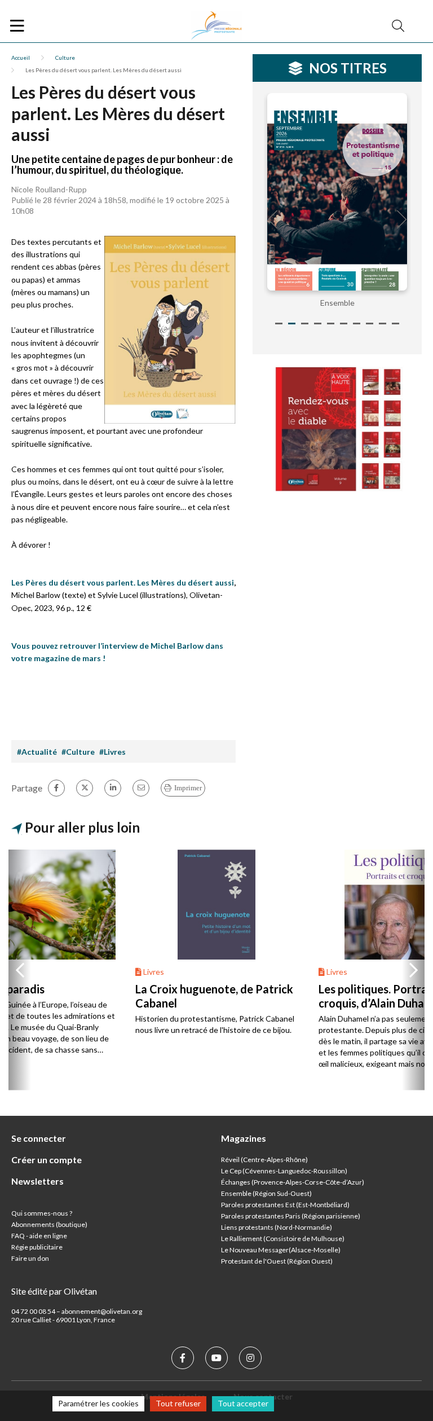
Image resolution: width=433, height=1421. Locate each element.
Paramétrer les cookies (98, 1403)
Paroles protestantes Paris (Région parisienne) (290, 1216)
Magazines (243, 1138)
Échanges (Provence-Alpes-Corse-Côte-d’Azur (291, 1182)
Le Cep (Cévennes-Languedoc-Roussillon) (284, 1171)
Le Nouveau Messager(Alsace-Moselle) (281, 1250)
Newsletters (37, 1181)
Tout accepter (243, 1403)
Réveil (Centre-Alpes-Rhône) (264, 1159)
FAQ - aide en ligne (39, 1235)
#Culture (78, 751)
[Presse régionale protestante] (216, 26)
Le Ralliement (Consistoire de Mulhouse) (282, 1238)
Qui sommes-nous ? (41, 1213)
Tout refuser (178, 1403)
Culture (65, 57)
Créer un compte (46, 1159)
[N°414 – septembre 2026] (337, 192)
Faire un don (30, 1258)
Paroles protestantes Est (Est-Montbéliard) (285, 1204)
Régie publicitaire (37, 1247)
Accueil (20, 57)
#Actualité (37, 751)
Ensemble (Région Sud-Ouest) (266, 1193)
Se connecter (38, 1138)
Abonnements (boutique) (49, 1224)
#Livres (112, 751)
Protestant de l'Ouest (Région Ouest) (277, 1261)
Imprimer (188, 787)
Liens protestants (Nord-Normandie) (276, 1227)
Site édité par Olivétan (54, 1291)
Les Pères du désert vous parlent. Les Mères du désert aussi (122, 582)
